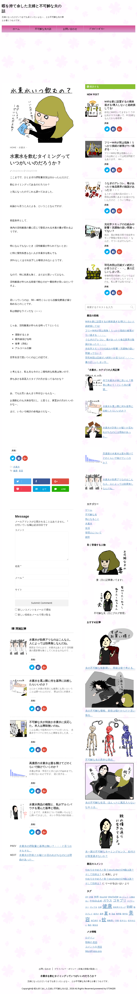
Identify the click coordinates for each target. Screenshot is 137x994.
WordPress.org (93, 951)
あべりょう (123, 897)
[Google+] (60, 481)
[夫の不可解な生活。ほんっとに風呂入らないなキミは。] (109, 781)
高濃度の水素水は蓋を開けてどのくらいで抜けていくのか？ (118, 458)
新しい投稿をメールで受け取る (34, 614)
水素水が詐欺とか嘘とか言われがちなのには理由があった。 (118, 432)
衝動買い (110, 920)
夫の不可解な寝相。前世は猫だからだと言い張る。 (110, 713)
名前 (18, 566)
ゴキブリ (119, 900)
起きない (123, 920)
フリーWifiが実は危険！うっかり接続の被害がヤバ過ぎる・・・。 (119, 146)
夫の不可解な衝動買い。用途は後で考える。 (110, 667)
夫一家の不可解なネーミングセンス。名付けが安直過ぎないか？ (110, 854)
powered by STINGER (104, 988)
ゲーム (88, 510)
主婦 (100, 907)
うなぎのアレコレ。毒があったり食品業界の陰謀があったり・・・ (119, 187)
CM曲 (91, 897)
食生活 (95, 925)
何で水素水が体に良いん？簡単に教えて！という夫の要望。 (118, 385)
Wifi (96, 896)
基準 (101, 914)
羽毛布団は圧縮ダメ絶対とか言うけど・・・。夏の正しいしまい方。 (119, 268)
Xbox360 (103, 897)
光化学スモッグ (119, 907)
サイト (18, 589)
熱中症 (125, 914)
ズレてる (93, 907)
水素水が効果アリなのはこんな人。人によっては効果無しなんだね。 (118, 484)
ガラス (107, 900)
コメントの (93, 946)
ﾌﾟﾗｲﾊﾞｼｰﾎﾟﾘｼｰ (97, 29)
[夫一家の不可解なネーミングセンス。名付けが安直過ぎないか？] (109, 829)
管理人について (93, 532)
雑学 (87, 537)
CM (86, 897)
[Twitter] (22, 481)
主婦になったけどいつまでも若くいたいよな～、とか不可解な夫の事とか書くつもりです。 (68, 981)
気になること (92, 519)
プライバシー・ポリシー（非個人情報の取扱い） (76, 969)
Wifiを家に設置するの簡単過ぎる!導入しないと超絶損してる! (119, 105)
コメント (19, 529)
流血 (113, 914)
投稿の (91, 942)
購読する (94, 86)
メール (19, 577)
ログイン (90, 937)
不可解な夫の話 (43, 29)
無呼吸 (118, 914)
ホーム (16, 29)
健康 (15, 470)
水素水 (16, 466)
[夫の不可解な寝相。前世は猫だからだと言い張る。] (109, 689)
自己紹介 (94, 920)
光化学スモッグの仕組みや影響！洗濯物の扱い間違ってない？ (119, 227)
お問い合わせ (70, 29)
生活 (87, 528)
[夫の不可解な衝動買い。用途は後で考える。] (109, 646)
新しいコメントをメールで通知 (34, 609)
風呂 (90, 925)
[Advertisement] (68, 57)
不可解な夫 (91, 514)
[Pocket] (22, 489)
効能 (130, 907)
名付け (96, 914)
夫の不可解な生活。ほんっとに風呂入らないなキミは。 (110, 805)
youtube (113, 896)
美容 (21, 470)
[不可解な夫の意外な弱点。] (109, 738)
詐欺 (117, 920)
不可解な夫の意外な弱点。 (100, 759)
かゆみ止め (96, 900)
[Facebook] (41, 481)
